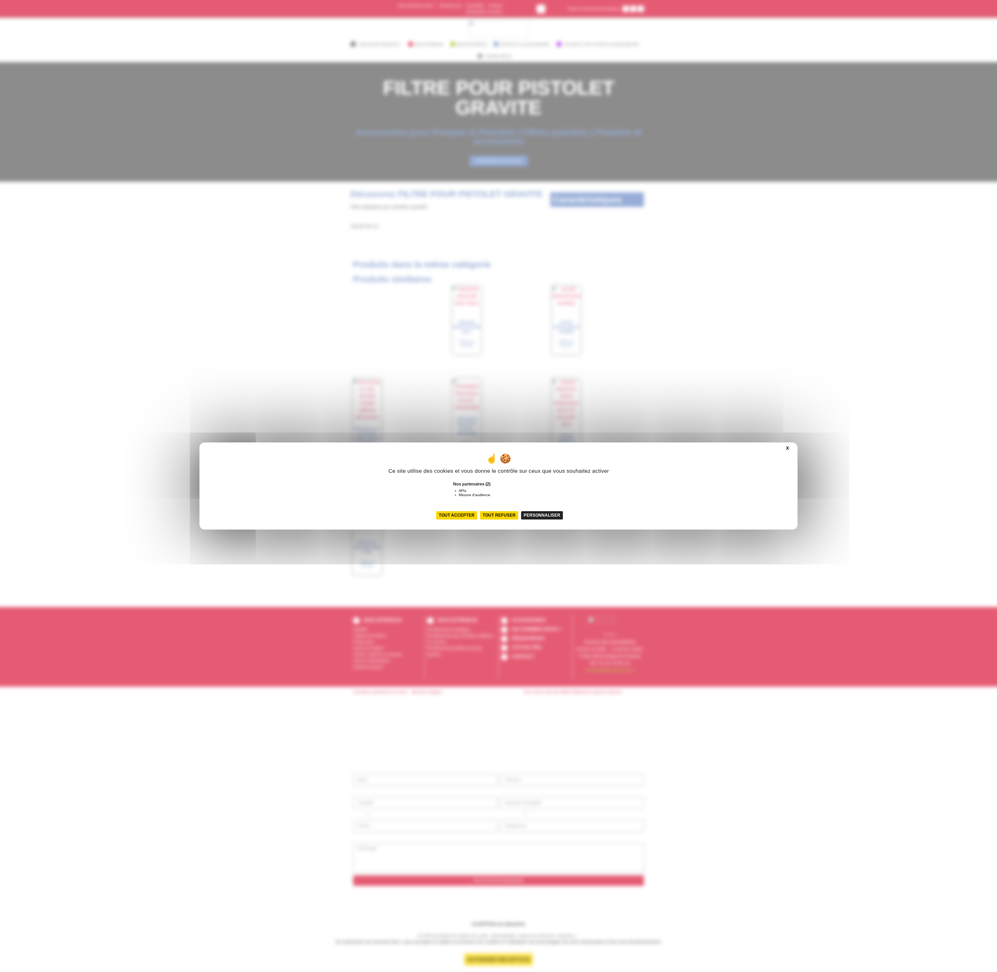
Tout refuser (499, 515)
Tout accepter (457, 515)
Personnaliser (542, 515)
